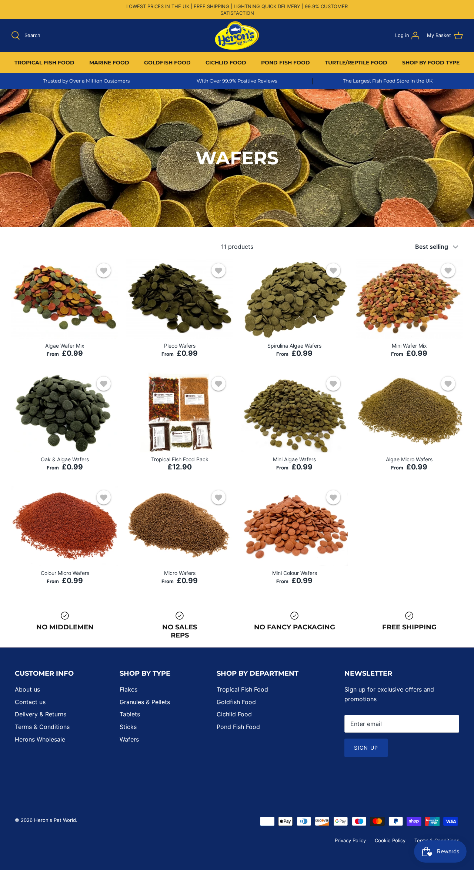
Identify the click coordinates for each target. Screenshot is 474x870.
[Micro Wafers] (179, 526)
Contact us (30, 702)
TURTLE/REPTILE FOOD (356, 62)
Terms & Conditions (42, 726)
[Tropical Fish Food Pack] (179, 412)
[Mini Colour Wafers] (294, 526)
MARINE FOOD (109, 62)
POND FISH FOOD (285, 62)
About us (27, 689)
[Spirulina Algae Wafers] (294, 299)
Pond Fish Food (238, 726)
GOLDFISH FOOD (167, 62)
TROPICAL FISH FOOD (44, 62)
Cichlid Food (234, 714)
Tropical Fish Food (242, 689)
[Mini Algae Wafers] (294, 412)
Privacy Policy (350, 840)
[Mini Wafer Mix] (409, 299)
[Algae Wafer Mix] (64, 299)
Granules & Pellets (145, 702)
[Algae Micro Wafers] (409, 412)
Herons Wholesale (40, 739)
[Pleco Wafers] (179, 299)
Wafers (129, 739)
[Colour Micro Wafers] (64, 526)
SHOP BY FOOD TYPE (431, 62)
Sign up (366, 747)
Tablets (130, 714)
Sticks (128, 726)
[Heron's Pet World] (237, 35)
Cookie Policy (390, 840)
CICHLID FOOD (226, 62)
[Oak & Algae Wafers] (64, 412)
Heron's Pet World (55, 820)
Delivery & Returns (40, 714)
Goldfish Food (236, 702)
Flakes (128, 689)
